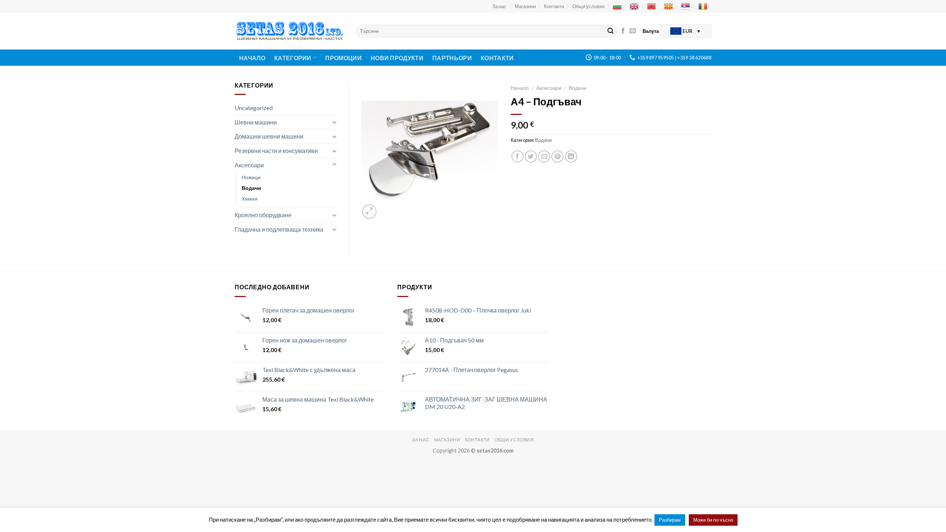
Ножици (251, 177)
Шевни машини (256, 122)
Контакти (554, 6)
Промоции (343, 57)
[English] (634, 6)
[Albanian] (651, 6)
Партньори (452, 57)
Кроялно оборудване (263, 214)
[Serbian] (685, 6)
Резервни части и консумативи (276, 150)
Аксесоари (249, 164)
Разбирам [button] (670, 520)
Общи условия (588, 6)
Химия (250, 198)
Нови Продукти (397, 57)
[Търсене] (610, 31)
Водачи (251, 188)
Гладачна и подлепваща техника (279, 229)
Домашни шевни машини (269, 136)
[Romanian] (702, 6)
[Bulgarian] (617, 6)
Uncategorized (254, 107)
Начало (252, 57)
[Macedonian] (668, 6)
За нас (499, 6)
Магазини (525, 6)
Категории (293, 57)
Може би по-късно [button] (713, 520)
